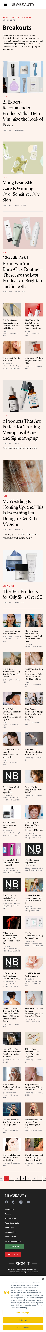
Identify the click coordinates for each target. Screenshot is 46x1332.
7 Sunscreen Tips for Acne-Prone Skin (11, 632)
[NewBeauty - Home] (23, 4)
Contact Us (9, 1209)
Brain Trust (9, 1227)
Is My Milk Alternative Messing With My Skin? (33, 752)
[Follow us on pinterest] (13, 1202)
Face (14, 17)
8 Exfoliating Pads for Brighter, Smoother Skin (34, 360)
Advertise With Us (12, 1223)
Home (6, 17)
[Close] (43, 1279)
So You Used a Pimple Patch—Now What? (33, 789)
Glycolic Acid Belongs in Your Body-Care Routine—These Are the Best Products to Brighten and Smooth (23, 272)
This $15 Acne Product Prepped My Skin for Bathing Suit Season (11, 673)
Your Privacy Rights (23, 1313)
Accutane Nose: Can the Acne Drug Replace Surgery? (33, 1122)
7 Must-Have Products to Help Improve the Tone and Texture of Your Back (11, 938)
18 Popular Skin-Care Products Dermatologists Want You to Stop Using (34, 1012)
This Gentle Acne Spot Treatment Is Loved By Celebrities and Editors (11, 324)
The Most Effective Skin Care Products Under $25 (11, 862)
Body (5, 252)
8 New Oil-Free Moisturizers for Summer (9, 825)
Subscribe (13, 1254)
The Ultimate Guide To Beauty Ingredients (11, 789)
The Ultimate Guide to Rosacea (11, 359)
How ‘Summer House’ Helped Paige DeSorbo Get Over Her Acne (34, 713)
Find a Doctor (10, 1218)
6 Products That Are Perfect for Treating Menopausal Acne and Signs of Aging (22, 429)
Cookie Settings (14, 1246)
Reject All (23, 1320)
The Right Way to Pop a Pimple (32, 861)
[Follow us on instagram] (20, 1202)
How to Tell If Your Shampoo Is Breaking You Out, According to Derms (12, 1053)
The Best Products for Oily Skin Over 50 (23, 594)
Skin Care (25, 17)
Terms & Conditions (13, 1241)
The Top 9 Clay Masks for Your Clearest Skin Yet (10, 898)
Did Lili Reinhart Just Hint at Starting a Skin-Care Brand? (34, 1157)
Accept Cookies (23, 1327)
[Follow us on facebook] (6, 1202)
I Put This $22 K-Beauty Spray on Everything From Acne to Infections (33, 324)
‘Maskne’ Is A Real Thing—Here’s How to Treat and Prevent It (34, 899)
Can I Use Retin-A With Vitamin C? (32, 974)
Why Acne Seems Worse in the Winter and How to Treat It (33, 1087)
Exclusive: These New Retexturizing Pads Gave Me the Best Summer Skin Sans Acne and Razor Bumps (12, 1014)
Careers (8, 1214)
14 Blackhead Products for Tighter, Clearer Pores (11, 1087)
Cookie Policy (10, 1237)
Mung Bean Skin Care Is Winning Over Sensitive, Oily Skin (21, 191)
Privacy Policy (10, 1232)
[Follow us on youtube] (28, 1202)
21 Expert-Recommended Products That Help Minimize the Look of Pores (23, 113)
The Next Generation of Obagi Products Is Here (34, 935)
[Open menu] (6, 5)
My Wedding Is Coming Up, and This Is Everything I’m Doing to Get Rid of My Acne (23, 513)
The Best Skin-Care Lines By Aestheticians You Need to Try (11, 753)
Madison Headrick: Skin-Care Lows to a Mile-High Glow (11, 1122)
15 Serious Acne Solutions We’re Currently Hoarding (11, 976)
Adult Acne (8, 586)
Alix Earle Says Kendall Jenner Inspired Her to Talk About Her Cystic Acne (33, 636)
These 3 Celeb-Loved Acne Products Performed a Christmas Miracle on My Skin (12, 714)
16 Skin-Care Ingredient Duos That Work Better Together (32, 1053)
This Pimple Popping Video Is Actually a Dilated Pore (11, 1157)
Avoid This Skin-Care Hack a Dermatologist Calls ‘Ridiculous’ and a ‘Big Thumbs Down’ (34, 674)
